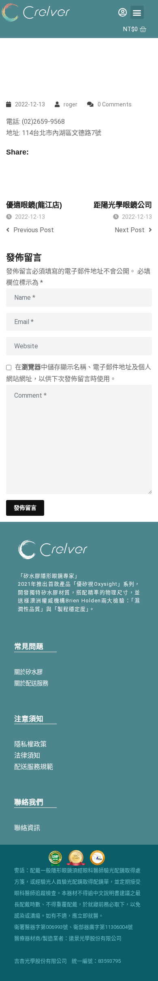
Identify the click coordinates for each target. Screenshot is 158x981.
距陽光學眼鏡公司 (123, 205)
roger (70, 104)
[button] (137, 12)
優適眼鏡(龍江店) (34, 205)
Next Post (130, 230)
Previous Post (33, 230)
